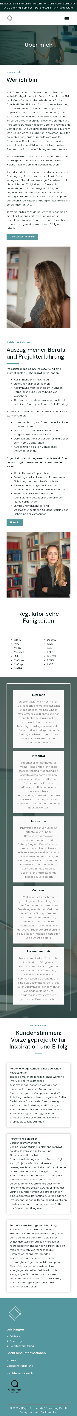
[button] (66, 18)
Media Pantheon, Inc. (45, 1412)
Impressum (13, 1360)
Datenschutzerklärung (20, 1365)
